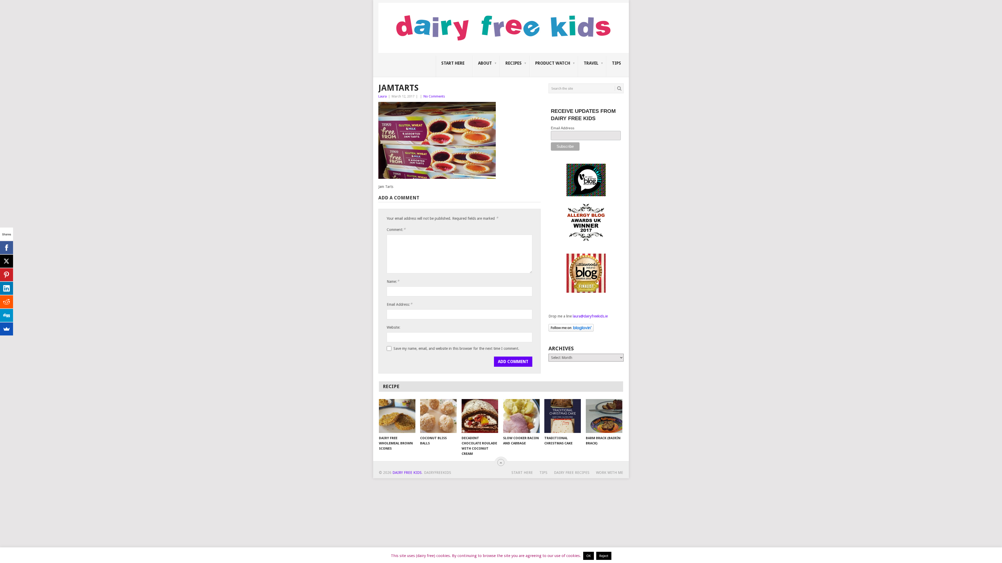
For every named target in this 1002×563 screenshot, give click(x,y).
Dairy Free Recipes (571, 472)
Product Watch (552, 63)
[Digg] (6, 315)
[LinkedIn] (6, 288)
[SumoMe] (6, 328)
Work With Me (609, 472)
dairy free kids (407, 472)
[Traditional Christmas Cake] (562, 416)
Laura (382, 96)
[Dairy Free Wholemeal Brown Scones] (397, 416)
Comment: (396, 229)
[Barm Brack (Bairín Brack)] (604, 416)
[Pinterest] (6, 274)
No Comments (434, 96)
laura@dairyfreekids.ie (590, 316)
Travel (591, 63)
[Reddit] (6, 301)
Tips (616, 63)
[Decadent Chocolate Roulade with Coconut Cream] (480, 416)
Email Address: (399, 304)
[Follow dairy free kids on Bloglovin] (571, 330)
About (485, 63)
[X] (6, 261)
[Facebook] (6, 247)
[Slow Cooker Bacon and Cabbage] (521, 416)
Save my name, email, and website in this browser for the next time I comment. (456, 348)
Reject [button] (603, 556)
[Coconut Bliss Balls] (438, 416)
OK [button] (588, 556)
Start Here (452, 63)
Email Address (562, 128)
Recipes (513, 63)
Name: (393, 281)
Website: (393, 327)
